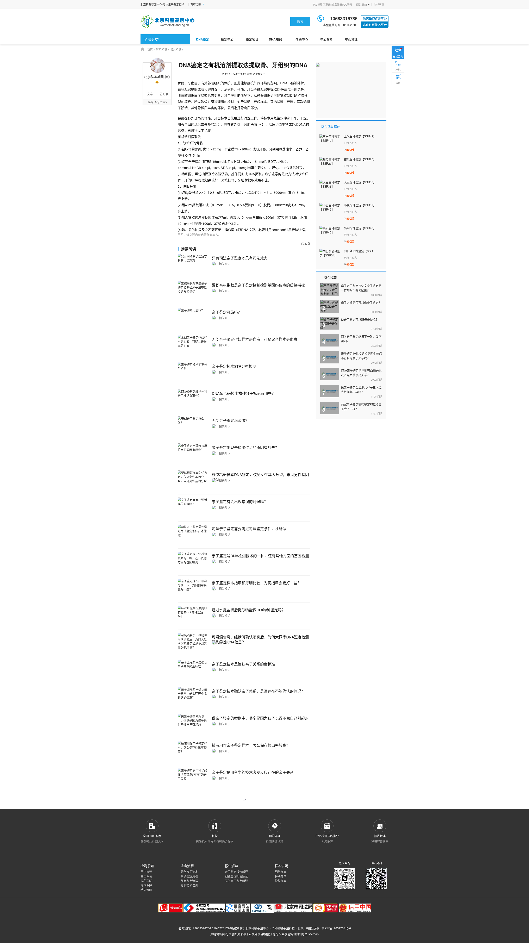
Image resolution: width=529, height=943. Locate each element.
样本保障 (146, 885)
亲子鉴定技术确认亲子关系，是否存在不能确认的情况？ (258, 691)
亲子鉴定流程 (189, 876)
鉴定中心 (227, 39)
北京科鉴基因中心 (257, 928)
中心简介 (326, 39)
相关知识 (175, 49)
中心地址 (351, 39)
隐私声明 (146, 881)
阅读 (376, 294)
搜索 (300, 21)
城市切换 (195, 4)
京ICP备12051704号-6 (336, 928)
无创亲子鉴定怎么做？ (230, 420)
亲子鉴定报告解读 (236, 871)
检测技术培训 (189, 885)
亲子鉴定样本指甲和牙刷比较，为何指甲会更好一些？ (256, 582)
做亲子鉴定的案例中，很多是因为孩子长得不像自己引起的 (260, 718)
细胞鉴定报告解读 (236, 876)
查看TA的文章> (157, 102)
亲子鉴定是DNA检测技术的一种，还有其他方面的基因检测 (260, 555)
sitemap (313, 934)
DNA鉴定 (202, 39)
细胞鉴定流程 (189, 881)
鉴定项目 (252, 39)
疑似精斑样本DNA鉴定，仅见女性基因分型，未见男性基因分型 (260, 477)
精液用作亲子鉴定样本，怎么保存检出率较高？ (251, 745)
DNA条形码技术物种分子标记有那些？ (243, 393)
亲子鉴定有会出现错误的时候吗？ (240, 501)
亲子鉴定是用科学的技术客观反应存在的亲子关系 (253, 772)
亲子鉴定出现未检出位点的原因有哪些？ (245, 447)
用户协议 (146, 871)
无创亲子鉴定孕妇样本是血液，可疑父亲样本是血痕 (254, 339)
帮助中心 (301, 39)
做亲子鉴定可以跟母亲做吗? (359, 319)
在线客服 (379, 4)
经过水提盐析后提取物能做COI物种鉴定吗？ (248, 609)
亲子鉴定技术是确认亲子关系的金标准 (243, 664)
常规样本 (280, 881)
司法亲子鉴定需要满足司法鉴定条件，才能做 (249, 528)
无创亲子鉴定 (189, 871)
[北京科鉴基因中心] (168, 21)
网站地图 (301, 934)
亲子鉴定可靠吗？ (227, 312)
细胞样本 (280, 871)
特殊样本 (280, 876)
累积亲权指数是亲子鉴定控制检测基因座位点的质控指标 (258, 285)
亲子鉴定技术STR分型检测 (234, 366)
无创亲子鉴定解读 (236, 881)
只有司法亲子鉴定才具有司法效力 (240, 258)
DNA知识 (275, 39)
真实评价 (146, 876)
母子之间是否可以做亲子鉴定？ (361, 302)
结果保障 (146, 890)
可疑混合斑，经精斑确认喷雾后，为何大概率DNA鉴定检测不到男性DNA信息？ (260, 639)
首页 (150, 49)
